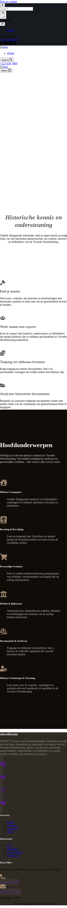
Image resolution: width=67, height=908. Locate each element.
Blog (10, 831)
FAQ (10, 845)
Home (10, 53)
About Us (12, 828)
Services (12, 825)
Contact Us (13, 855)
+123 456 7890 (8, 63)
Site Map (12, 849)
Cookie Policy (15, 852)
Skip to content (8, 1)
